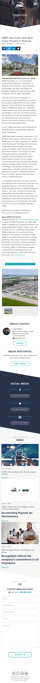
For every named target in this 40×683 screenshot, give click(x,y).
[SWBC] (20, 3)
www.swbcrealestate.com (28, 220)
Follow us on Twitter (20, 409)
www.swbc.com (19, 255)
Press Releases (7, 44)
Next (36, 287)
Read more (4, 477)
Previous (4, 287)
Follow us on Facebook (20, 396)
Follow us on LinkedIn (20, 423)
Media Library (20, 364)
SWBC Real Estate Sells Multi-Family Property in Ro (20, 264)
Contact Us (20, 655)
